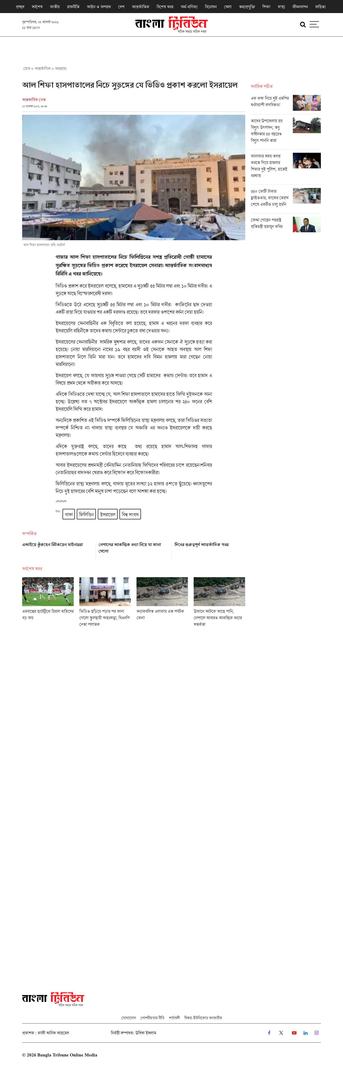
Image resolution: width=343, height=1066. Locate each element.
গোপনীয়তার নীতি (152, 1018)
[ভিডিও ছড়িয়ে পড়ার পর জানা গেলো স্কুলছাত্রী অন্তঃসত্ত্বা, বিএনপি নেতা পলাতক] (105, 603)
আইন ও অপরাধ (99, 6)
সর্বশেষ (37, 6)
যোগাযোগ (128, 1018)
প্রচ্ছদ (20, 6)
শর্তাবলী (174, 1018)
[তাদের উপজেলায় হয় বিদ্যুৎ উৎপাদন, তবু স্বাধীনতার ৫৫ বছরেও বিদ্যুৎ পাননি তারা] (286, 133)
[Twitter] (281, 1033)
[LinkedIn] (305, 1033)
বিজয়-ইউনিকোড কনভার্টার (203, 1018)
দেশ (121, 6)
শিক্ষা (266, 6)
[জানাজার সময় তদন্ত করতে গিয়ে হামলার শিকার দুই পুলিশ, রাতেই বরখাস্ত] (286, 168)
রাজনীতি (73, 6)
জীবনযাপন (300, 6)
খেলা (227, 6)
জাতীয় (55, 6)
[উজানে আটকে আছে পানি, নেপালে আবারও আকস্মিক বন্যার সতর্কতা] (219, 603)
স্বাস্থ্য (281, 6)
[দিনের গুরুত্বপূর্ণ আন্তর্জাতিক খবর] (210, 550)
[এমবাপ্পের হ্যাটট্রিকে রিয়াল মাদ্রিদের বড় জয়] (48, 603)
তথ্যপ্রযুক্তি (247, 6)
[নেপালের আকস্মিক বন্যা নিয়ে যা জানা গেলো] (133, 550)
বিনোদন (211, 6)
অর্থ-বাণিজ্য (189, 6)
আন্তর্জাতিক (140, 6)
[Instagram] (316, 1033)
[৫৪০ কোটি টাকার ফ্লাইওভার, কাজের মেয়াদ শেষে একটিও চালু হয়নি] (286, 200)
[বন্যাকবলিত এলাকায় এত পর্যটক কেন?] (162, 603)
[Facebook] (269, 1033)
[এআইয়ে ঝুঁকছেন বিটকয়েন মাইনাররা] (57, 550)
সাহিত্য (320, 6)
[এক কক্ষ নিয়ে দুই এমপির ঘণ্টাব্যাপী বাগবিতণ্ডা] (286, 104)
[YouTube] (294, 1033)
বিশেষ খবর (165, 6)
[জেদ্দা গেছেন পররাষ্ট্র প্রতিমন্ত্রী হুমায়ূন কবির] (286, 225)
